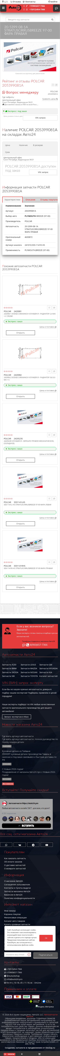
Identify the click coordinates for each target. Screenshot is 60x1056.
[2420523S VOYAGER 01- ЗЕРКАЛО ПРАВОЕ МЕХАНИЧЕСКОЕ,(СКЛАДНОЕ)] (30, 417)
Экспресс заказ (15, 321)
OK (46, 938)
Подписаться (45, 954)
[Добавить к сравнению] (56, 85)
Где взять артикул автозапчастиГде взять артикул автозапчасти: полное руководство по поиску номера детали (30, 739)
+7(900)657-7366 (37, 6)
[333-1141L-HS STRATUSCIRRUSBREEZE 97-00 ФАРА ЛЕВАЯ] (30, 480)
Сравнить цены (49, 99)
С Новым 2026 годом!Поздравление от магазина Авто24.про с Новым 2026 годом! (28, 772)
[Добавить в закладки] (53, 85)
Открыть (20, 332)
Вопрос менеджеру (22, 92)
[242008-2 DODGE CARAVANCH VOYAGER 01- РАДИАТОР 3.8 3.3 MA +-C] (30, 353)
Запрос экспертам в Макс (16, 716)
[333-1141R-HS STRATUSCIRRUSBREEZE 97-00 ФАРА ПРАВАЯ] (30, 544)
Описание (30, 199)
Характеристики (12, 199)
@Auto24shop (13, 976)
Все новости (8, 784)
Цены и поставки (47, 327)
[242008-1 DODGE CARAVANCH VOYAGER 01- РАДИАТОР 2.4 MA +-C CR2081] (30, 289)
